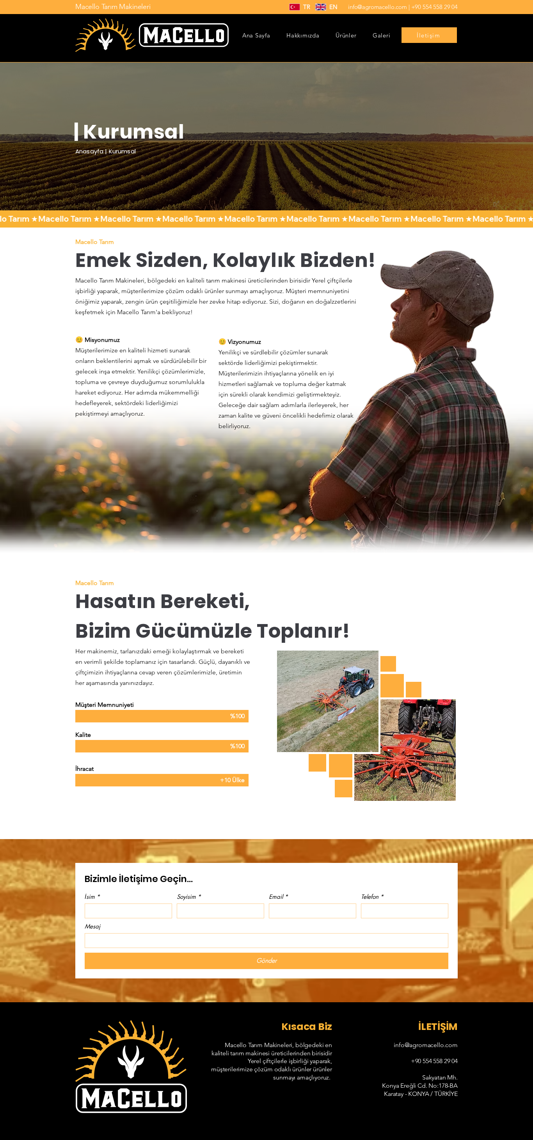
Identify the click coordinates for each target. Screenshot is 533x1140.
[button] (346, 35)
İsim (92, 896)
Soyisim (189, 896)
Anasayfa (89, 151)
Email (278, 896)
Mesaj (92, 926)
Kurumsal (122, 151)
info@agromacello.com (377, 7)
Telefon (372, 896)
